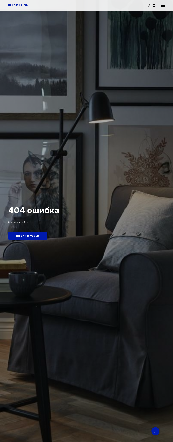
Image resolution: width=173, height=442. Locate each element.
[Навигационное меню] (163, 5)
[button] (148, 5)
